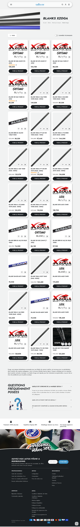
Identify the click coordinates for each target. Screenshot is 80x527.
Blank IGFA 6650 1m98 (61, 312)
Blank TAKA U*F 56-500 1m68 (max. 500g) (39, 206)
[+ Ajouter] (21, 57)
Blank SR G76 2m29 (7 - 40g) (39, 62)
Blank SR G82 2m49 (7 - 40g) (39, 241)
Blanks (49, 22)
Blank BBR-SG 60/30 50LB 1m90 (62, 241)
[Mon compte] (65, 4)
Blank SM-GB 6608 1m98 (39, 312)
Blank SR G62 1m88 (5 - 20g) (17, 98)
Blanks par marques (56, 22)
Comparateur (35, 476)
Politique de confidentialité (38, 508)
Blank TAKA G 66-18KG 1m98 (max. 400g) (16, 313)
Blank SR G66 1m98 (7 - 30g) (61, 62)
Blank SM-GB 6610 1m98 (17, 276)
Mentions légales (36, 500)
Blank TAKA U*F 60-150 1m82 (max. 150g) (39, 134)
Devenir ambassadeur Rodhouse (20, 481)
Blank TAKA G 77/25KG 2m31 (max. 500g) (61, 170)
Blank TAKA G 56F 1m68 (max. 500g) (17, 170)
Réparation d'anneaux (17, 494)
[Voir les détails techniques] (25, 57)
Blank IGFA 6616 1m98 (60, 205)
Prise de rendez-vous (37, 479)
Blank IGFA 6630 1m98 (16, 348)
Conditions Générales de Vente (39, 494)
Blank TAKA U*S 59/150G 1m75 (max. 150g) (39, 349)
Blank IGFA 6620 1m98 (61, 276)
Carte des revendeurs (17, 474)
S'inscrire (63, 462)
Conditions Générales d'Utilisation (37, 497)
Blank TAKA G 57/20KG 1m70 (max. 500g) (17, 206)
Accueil (44, 22)
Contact (54, 474)
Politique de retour (36, 505)
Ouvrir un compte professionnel (19, 479)
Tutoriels (54, 480)
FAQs (53, 485)
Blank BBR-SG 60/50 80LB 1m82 (18, 241)
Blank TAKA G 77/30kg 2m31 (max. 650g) (61, 134)
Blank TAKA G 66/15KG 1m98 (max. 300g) (39, 98)
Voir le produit (17, 71)
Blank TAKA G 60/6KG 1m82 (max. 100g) (60, 98)
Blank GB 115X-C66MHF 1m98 (61, 349)
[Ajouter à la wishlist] (18, 57)
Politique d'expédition (37, 503)
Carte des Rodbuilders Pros (19, 476)
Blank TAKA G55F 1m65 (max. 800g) (39, 277)
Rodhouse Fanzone (56, 483)
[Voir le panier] (69, 4)
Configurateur (35, 474)
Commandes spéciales (17, 496)
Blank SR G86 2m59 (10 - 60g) (17, 62)
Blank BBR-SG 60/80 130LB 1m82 (16, 134)
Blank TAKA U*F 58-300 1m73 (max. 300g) (39, 170)
